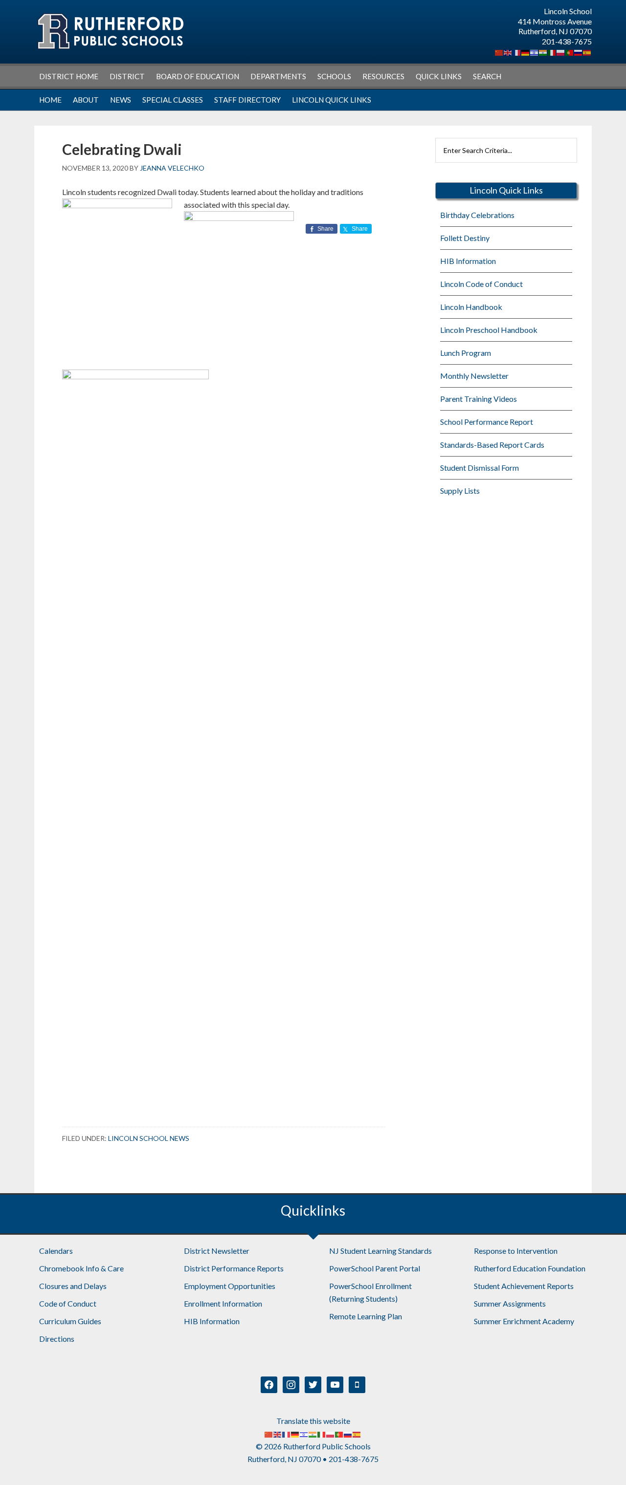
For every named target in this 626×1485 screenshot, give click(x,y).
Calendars (56, 1250)
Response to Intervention (516, 1250)
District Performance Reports (234, 1268)
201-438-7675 (567, 41)
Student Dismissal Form (479, 467)
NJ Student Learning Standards (380, 1250)
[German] (525, 51)
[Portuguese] (569, 51)
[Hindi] (543, 51)
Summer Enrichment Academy (524, 1321)
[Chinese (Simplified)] (499, 51)
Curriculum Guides (70, 1321)
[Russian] (578, 51)
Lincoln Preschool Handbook (488, 329)
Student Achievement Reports (524, 1285)
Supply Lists (460, 490)
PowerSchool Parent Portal (374, 1268)
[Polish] (561, 51)
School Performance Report (486, 421)
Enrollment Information (223, 1303)
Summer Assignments (510, 1303)
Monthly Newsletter (474, 375)
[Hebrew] (534, 51)
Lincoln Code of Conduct (481, 283)
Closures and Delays (73, 1285)
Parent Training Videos (478, 398)
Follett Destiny (465, 237)
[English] (508, 51)
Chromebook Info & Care (81, 1268)
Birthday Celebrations (477, 214)
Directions (56, 1338)
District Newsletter (216, 1250)
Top (602, 1461)
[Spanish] (587, 51)
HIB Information (468, 260)
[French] (517, 51)
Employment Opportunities (229, 1285)
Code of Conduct (67, 1303)
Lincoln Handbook (471, 306)
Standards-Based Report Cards (492, 444)
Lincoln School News (148, 1138)
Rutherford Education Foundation (529, 1268)
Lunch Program (465, 352)
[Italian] (552, 51)
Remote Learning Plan (365, 1316)
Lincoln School (110, 31)
